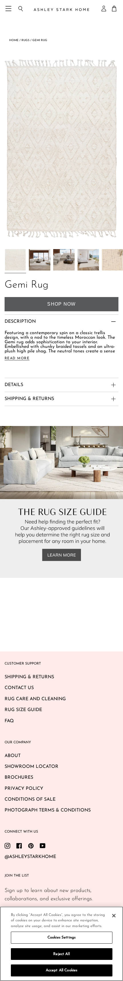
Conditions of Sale (30, 799)
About (13, 756)
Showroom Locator (31, 766)
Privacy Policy (24, 788)
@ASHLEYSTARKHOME (30, 857)
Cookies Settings (61, 937)
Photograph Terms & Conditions (48, 810)
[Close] (114, 915)
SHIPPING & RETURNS (29, 399)
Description (20, 321)
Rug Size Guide (23, 710)
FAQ (9, 721)
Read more (17, 358)
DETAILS (14, 385)
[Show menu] (9, 8)
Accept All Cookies (61, 970)
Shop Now (61, 304)
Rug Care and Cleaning (35, 699)
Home (14, 40)
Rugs (25, 40)
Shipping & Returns (29, 677)
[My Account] (104, 8)
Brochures (19, 777)
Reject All (61, 954)
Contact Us (19, 688)
